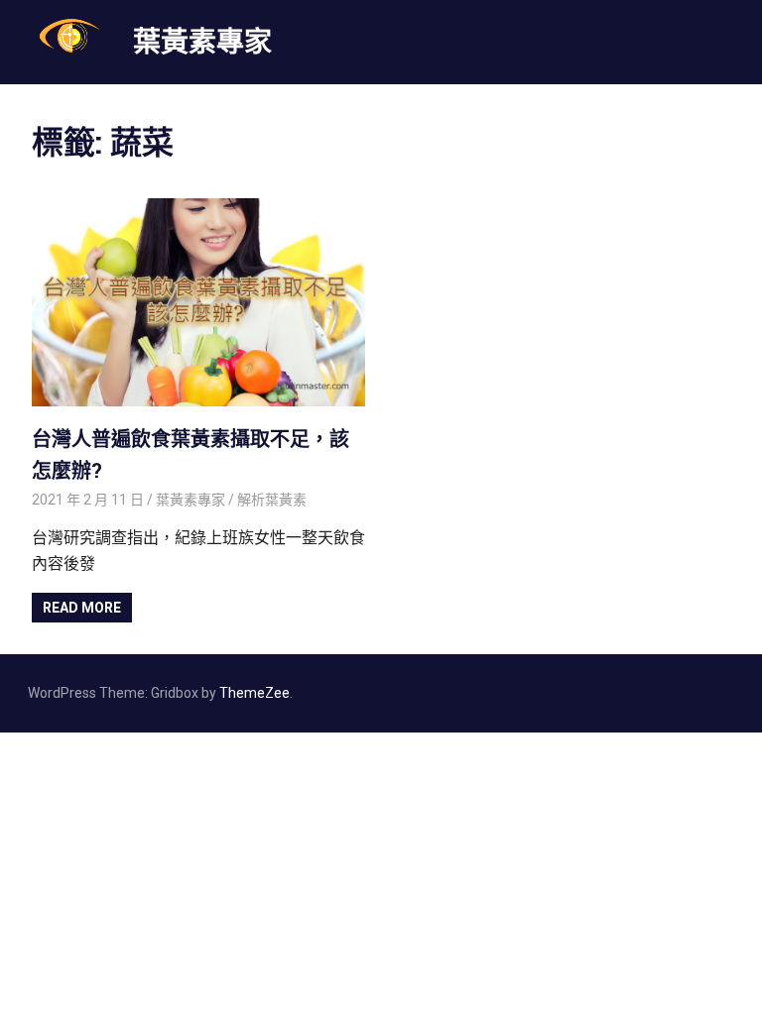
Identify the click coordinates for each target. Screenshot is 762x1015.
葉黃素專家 (202, 41)
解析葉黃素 (272, 500)
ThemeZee (254, 693)
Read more (82, 608)
